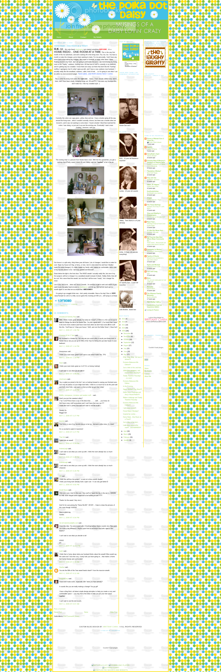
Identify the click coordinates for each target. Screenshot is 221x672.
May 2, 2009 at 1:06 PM (69, 330)
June (125, 351)
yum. (148, 273)
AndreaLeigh (63, 448)
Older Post (113, 612)
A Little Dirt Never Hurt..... (156, 230)
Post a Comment (59, 609)
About (71, 37)
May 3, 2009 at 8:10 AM (69, 562)
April (125, 431)
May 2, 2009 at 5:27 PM (69, 416)
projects (63, 305)
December (127, 333)
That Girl (62, 437)
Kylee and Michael (153, 265)
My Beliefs (98, 37)
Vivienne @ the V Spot (67, 335)
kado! (61, 551)
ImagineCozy (63, 578)
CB (60, 476)
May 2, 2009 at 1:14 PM (69, 346)
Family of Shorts (153, 256)
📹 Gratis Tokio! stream (154, 142)
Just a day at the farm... (131, 422)
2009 (123, 331)
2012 (123, 322)
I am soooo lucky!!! (129, 408)
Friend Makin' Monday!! (131, 411)
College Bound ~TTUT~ (154, 200)
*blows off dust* (152, 156)
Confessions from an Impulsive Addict (154, 306)
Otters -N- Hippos (153, 184)
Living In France (153, 310)
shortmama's (83, 287)
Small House (63, 490)
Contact (83, 37)
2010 (123, 328)
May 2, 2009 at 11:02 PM (69, 546)
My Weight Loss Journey (154, 193)
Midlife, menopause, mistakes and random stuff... (75, 395)
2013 (123, 319)
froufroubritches (152, 191)
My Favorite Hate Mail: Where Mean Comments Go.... (155, 239)
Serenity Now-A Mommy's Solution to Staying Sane (156, 161)
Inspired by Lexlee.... (130, 414)
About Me (148, 376)
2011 (123, 325)
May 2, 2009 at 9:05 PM (69, 485)
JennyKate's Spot (153, 154)
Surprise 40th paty (152, 232)
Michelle (150, 287)
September (127, 342)
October (126, 339)
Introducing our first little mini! (156, 217)
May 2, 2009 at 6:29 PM (69, 443)
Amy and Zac (151, 178)
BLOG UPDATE (152, 297)
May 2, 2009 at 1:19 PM (69, 358)
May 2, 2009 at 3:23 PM (69, 390)
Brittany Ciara (110, 627)
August (126, 345)
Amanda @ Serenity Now (67, 317)
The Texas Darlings (154, 205)
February (127, 437)
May (125, 354)
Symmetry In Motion (154, 249)
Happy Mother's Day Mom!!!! (132, 389)
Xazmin (61, 421)
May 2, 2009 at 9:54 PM (69, 517)
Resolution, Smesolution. (155, 251)
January (126, 440)
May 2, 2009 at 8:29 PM (69, 457)
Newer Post (58, 612)
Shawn (149, 198)
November (127, 336)
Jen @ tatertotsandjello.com (68, 523)
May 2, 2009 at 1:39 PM (69, 374)
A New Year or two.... (153, 186)
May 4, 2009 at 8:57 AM (69, 604)
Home (59, 37)
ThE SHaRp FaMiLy (154, 302)
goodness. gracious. (153, 179)
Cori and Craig (152, 271)
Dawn (61, 363)
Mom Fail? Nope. (152, 173)
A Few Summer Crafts (153, 266)
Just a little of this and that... (132, 367)
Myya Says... (151, 222)
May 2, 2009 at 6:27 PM (69, 432)
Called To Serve (152, 149)
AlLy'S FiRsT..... (152, 288)
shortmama (79, 49)
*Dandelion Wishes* (154, 171)
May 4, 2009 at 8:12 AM (69, 573)
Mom (149, 278)
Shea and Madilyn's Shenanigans (154, 214)
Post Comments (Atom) (71, 616)
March (126, 434)
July (125, 348)
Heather (61, 567)
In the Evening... (128, 386)
